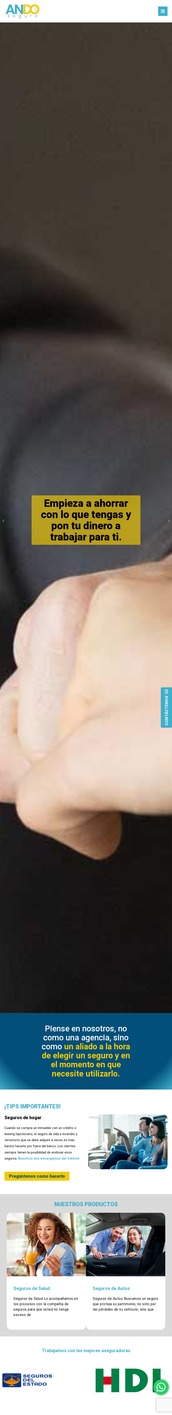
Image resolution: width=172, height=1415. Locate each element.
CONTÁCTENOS (166, 710)
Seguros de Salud (31, 1288)
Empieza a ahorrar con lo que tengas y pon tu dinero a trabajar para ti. (86, 520)
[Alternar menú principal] (163, 11)
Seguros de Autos (111, 1288)
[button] (3, 521)
